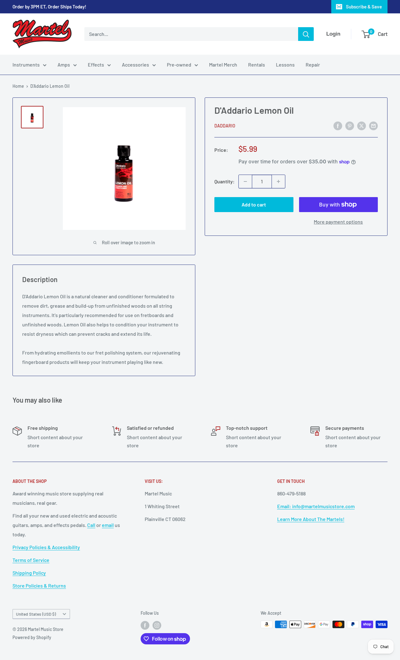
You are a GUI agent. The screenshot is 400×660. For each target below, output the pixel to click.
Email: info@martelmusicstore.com (316, 506)
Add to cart (254, 204)
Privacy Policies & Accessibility (46, 547)
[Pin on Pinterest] (349, 125)
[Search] (306, 34)
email (108, 525)
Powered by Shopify (31, 637)
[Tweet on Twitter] (361, 125)
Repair (313, 64)
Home (18, 86)
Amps (64, 64)
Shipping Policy (29, 573)
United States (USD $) (36, 614)
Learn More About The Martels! (310, 519)
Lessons (285, 64)
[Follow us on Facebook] (145, 625)
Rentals (256, 64)
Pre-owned (179, 64)
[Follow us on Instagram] (156, 625)
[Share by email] (373, 125)
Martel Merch (223, 64)
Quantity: (224, 181)
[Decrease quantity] (245, 181)
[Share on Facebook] (337, 125)
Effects (96, 64)
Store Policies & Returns (39, 585)
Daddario (224, 126)
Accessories (135, 64)
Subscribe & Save (364, 6)
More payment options (338, 222)
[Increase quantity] (278, 181)
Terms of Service (30, 560)
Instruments (26, 64)
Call (91, 525)
